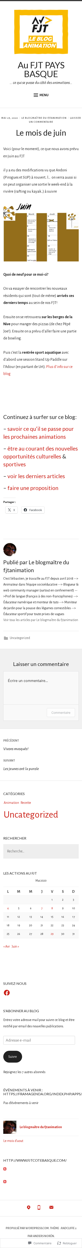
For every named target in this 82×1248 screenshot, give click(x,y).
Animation (11, 802)
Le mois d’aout (13, 1141)
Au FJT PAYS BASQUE (41, 69)
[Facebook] (6, 992)
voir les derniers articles (36, 476)
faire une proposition (32, 488)
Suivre (12, 1056)
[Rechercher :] (41, 851)
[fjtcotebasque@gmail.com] (51, 1208)
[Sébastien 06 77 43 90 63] (39, 1208)
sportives (14, 464)
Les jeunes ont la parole (21, 765)
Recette (26, 802)
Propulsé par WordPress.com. (27, 1228)
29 (52, 934)
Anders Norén (43, 1236)
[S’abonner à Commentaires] (4, 1182)
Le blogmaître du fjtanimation (43, 118)
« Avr (6, 946)
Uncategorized (20, 638)
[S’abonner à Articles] (4, 1169)
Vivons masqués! (15, 745)
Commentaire (60, 712)
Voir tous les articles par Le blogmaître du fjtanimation (40, 620)
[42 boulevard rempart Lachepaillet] (28, 1208)
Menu (44, 95)
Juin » (15, 946)
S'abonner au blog (21, 1011)
